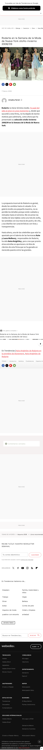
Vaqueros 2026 (22, 534)
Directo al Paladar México (10, 735)
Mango (18, 28)
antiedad (25, 614)
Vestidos (21, 361)
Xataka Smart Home (8, 668)
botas (4, 606)
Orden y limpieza (28, 610)
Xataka (4, 658)
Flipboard (10, 84)
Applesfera (5, 665)
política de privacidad (27, 559)
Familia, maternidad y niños (30, 591)
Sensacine (25, 673)
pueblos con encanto (10, 614)
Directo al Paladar (8, 687)
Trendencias (6, 701)
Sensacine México (28, 725)
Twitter (6, 84)
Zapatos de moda (9, 610)
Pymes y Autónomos (28, 704)
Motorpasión (26, 687)
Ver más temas (8, 623)
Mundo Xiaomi (7, 672)
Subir (34, 646)
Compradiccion (7, 708)
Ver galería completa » (10, 330)
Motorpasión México (28, 735)
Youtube (22, 567)
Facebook (3, 84)
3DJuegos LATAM (27, 719)
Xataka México (7, 719)
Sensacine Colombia (28, 729)
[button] (15, 100)
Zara (33, 28)
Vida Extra (25, 662)
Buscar (33, 635)
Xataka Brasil (6, 722)
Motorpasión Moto (28, 690)
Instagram (27, 567)
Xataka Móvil (6, 662)
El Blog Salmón (27, 701)
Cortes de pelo (28, 606)
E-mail (14, 84)
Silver (4, 601)
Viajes (24, 597)
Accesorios (12, 361)
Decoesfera (5, 704)
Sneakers (5, 590)
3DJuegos (25, 658)
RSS (32, 567)
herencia (26, 28)
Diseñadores (30, 361)
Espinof (24, 676)
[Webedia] (8, 647)
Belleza (25, 601)
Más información (24, 748)
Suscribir (35, 555)
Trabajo (5, 597)
